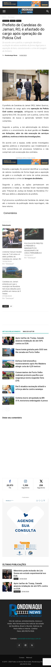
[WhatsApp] (21, 64)
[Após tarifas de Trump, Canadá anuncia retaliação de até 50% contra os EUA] (8, 341)
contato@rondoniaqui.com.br (29, 638)
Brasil (4, 392)
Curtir (10, 480)
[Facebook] (4, 64)
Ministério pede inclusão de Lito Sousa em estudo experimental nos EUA (30, 573)
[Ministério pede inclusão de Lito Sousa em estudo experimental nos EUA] (7, 574)
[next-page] (7, 409)
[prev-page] (3, 409)
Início (4, 17)
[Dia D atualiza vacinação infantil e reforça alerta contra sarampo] (8, 389)
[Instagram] (25, 645)
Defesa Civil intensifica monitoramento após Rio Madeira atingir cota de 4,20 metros (30, 364)
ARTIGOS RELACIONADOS (11, 331)
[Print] (32, 64)
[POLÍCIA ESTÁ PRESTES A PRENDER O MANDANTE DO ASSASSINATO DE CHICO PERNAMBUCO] (34, 234)
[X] (10, 64)
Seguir (25, 480)
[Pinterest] (15, 64)
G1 (11, 306)
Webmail (29, 658)
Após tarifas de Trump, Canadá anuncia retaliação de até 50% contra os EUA (29, 341)
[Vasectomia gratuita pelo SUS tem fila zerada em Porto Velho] (8, 352)
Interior (13, 21)
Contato (21, 658)
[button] (4, 11)
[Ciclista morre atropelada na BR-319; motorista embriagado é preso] (8, 401)
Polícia (19, 21)
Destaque (11, 17)
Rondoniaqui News (11, 55)
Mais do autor (28, 331)
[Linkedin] (26, 64)
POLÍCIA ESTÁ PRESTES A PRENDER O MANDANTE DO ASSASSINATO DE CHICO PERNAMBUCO (33, 248)
